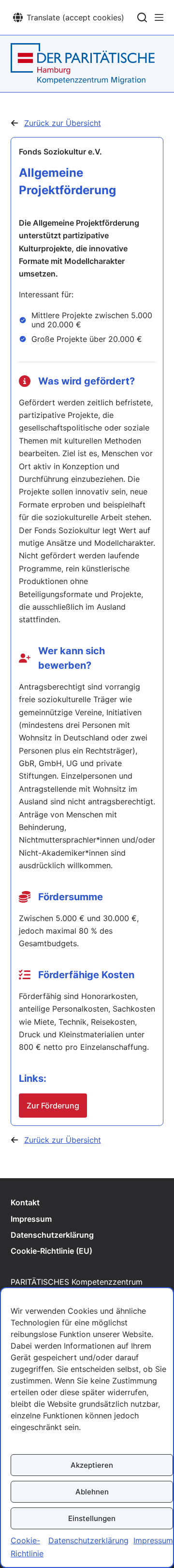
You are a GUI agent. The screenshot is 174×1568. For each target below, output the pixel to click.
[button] (68, 18)
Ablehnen (92, 1491)
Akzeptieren (92, 1465)
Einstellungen (92, 1518)
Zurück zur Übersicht (62, 123)
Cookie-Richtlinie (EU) (51, 1251)
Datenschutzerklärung (88, 1540)
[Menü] (159, 17)
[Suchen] (142, 17)
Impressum (153, 1540)
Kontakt (25, 1202)
